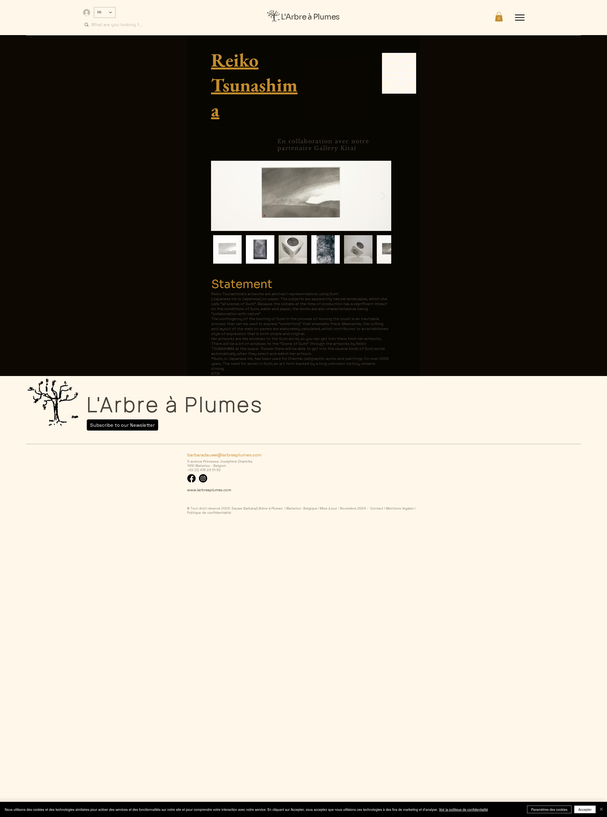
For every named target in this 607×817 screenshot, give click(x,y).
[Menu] (519, 17)
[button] (499, 17)
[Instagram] (203, 478)
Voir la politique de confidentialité (463, 809)
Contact (376, 508)
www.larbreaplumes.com (209, 489)
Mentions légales (399, 508)
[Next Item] (383, 195)
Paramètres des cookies (549, 809)
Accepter (585, 809)
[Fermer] (601, 809)
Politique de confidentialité (209, 512)
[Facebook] (191, 478)
